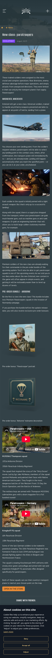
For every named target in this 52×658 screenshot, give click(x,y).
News (10, 27)
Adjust (26, 652)
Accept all (26, 645)
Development (8, 41)
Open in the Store (13, 588)
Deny (26, 639)
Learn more (8, 632)
